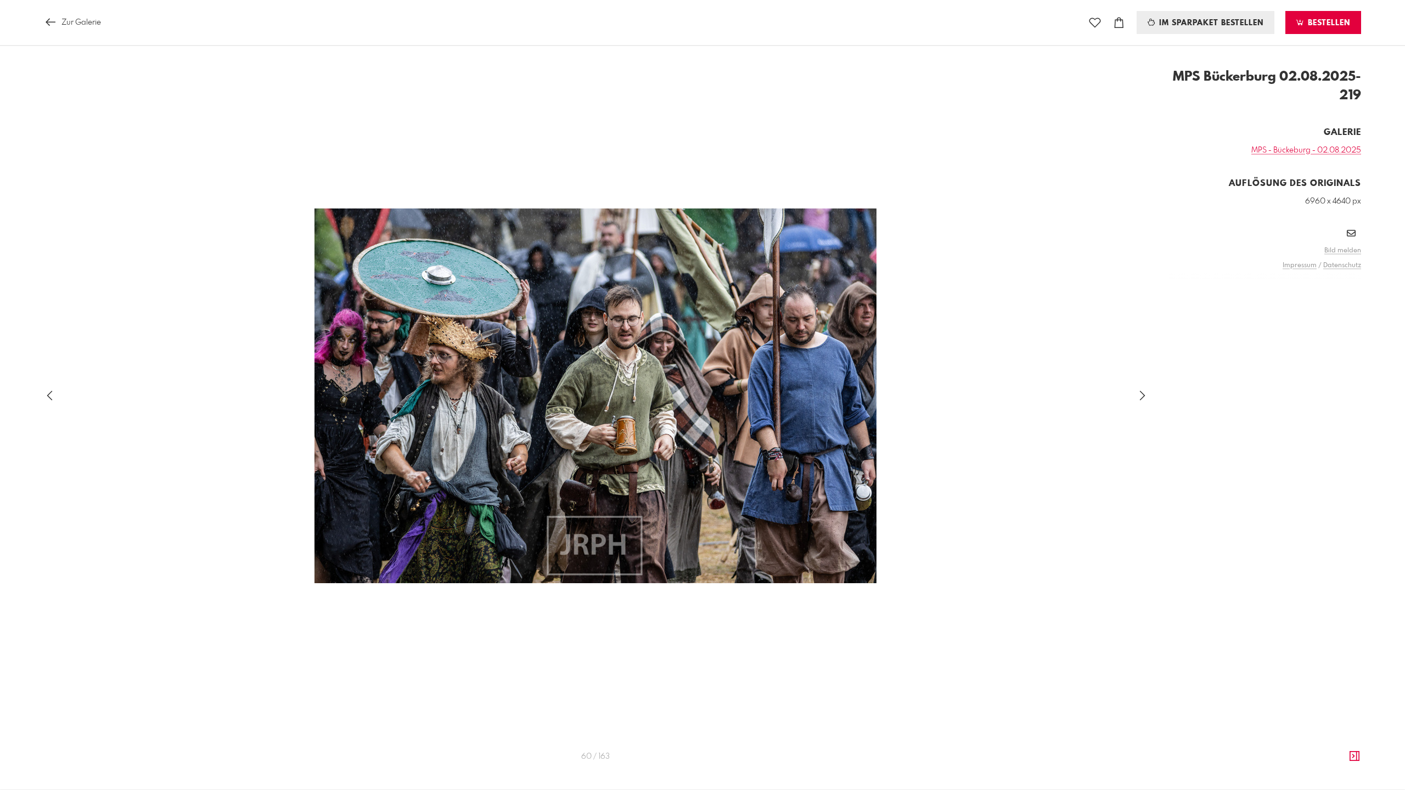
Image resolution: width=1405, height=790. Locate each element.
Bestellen (1327, 23)
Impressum (1300, 265)
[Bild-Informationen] (1354, 757)
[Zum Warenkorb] (1119, 22)
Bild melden (1342, 250)
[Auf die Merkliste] (1094, 22)
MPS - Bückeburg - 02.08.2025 (1306, 150)
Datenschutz (1342, 265)
